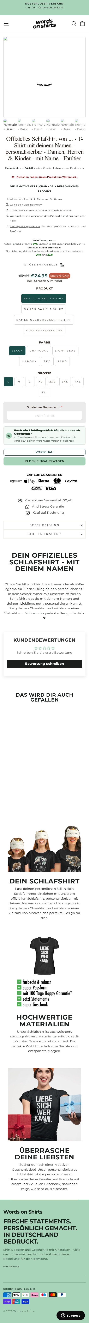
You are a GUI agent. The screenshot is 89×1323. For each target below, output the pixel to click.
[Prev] (7, 126)
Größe (44, 373)
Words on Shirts (22, 1212)
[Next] (82, 126)
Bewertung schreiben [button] (44, 664)
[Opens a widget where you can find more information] (70, 1316)
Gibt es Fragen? (44, 534)
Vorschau (44, 452)
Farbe (44, 342)
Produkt (44, 288)
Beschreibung (44, 525)
